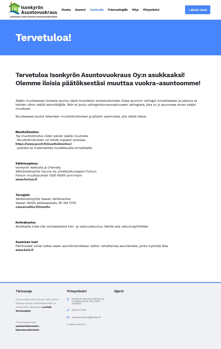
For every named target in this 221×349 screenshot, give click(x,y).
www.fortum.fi (26, 179)
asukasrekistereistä (27, 326)
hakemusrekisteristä (27, 329)
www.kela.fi (24, 250)
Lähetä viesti (198, 10)
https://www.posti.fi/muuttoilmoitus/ (44, 144)
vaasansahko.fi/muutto (33, 207)
